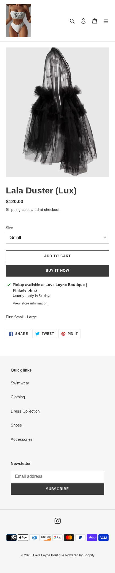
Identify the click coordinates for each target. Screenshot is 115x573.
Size (9, 228)
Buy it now (57, 271)
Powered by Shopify (79, 555)
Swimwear (20, 383)
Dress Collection (25, 411)
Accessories (22, 439)
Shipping (13, 209)
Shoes (16, 425)
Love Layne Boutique (48, 555)
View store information (30, 303)
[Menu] (106, 21)
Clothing (18, 397)
